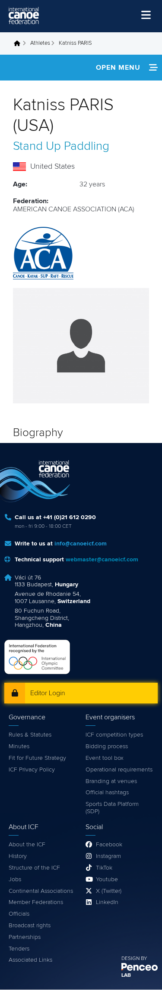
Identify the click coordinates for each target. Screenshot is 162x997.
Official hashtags (107, 793)
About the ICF (27, 845)
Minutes (19, 746)
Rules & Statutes (30, 735)
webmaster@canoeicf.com (102, 560)
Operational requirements (119, 770)
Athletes (40, 43)
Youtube (107, 879)
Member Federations (36, 902)
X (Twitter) (108, 891)
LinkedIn (107, 902)
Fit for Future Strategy (37, 758)
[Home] (24, 15)
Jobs (15, 879)
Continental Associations (41, 891)
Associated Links (30, 960)
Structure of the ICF (34, 868)
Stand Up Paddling (61, 146)
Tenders (19, 949)
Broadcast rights (30, 926)
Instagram (108, 856)
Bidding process (107, 746)
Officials (19, 914)
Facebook (109, 845)
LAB (126, 975)
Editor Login (47, 693)
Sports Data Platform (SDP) (112, 807)
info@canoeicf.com (80, 544)
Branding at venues (111, 781)
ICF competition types (114, 735)
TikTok (104, 868)
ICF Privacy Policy (32, 770)
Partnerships (25, 937)
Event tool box (105, 758)
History (18, 856)
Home (19, 43)
